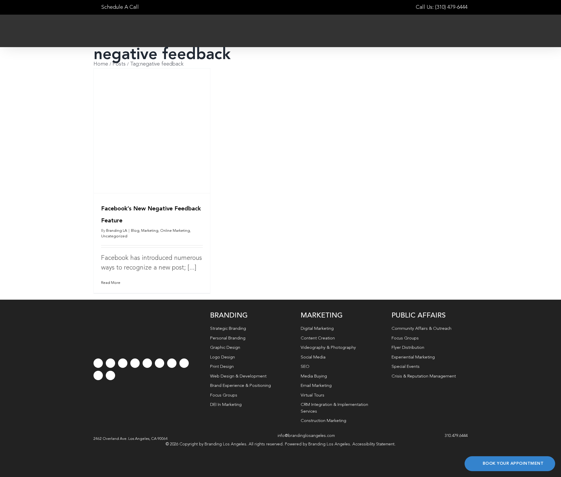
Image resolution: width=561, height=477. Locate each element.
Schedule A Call (119, 7)
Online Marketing (175, 231)
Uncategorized (114, 236)
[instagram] (122, 363)
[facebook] (98, 363)
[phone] (110, 375)
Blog (135, 231)
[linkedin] (159, 363)
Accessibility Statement (373, 444)
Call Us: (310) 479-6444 (442, 7)
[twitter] (110, 363)
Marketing (149, 231)
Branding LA (116, 231)
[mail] (98, 375)
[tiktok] (135, 363)
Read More (110, 283)
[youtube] (147, 363)
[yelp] (184, 363)
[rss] (171, 363)
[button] (131, 439)
